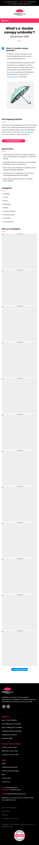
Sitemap (5, 815)
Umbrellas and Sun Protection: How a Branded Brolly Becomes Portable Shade (19, 163)
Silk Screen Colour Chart (10, 751)
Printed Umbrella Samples (10, 771)
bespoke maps (12, 77)
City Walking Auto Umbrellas (11, 724)
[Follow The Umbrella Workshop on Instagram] (8, 707)
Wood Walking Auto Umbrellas (12, 727)
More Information (13, 141)
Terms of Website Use (9, 808)
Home (4, 763)
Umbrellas (6, 218)
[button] (19, 49)
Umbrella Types (8, 215)
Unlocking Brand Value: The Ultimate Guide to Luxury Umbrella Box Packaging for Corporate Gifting (19, 157)
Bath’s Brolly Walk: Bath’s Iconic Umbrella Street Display (17, 180)
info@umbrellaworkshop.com (21, 4)
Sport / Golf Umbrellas (9, 720)
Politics (5, 208)
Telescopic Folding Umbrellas (11, 731)
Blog (3, 774)
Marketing (6, 204)
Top (4, 842)
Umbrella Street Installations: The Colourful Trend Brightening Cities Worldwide (18, 174)
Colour (5, 197)
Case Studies (6, 778)
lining (8, 72)
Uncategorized (8, 222)
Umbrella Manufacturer (9, 767)
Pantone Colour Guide (9, 747)
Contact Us (6, 782)
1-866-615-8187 (31, 2)
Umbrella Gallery (7, 738)
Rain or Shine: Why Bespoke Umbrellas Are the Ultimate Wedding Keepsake (19, 169)
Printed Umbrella (9, 211)
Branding (6, 194)
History (5, 201)
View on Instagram (20, 669)
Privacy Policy (6, 811)
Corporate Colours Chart (10, 755)
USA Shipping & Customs (10, 818)
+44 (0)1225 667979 (11, 2)
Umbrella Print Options (9, 735)
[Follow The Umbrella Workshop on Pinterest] (4, 707)
